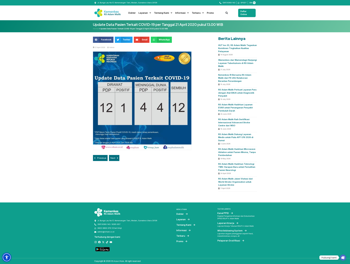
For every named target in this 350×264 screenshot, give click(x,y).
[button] (226, 13)
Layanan (143, 12)
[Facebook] (99, 242)
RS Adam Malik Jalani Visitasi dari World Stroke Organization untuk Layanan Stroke (235, 181)
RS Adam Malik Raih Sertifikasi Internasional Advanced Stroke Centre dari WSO (234, 122)
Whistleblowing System (230, 230)
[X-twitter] (103, 242)
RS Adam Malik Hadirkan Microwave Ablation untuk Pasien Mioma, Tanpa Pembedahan (237, 152)
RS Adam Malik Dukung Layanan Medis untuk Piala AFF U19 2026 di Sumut (235, 137)
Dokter (132, 12)
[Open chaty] (343, 258)
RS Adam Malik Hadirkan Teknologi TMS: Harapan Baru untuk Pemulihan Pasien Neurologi (236, 167)
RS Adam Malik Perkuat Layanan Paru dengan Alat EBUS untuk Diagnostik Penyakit (237, 92)
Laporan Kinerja (226, 223)
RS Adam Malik (117, 261)
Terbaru (196, 12)
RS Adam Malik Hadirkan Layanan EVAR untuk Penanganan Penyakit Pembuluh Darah (235, 107)
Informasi (180, 12)
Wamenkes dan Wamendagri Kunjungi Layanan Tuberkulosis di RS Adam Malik (237, 63)
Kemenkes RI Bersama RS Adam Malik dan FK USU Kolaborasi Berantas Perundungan (234, 78)
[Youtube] (111, 242)
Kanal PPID (223, 213)
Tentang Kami (161, 12)
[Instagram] (95, 242)
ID (254, 3)
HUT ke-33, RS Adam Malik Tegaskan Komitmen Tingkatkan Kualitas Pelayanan (237, 48)
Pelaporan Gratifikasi (228, 240)
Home (95, 28)
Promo (210, 12)
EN (251, 3)
